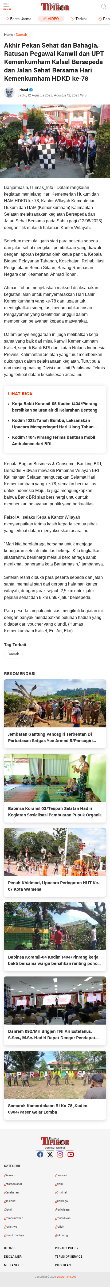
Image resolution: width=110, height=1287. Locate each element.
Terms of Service (68, 1256)
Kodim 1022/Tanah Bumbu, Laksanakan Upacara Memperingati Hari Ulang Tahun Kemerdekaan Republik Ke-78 (52, 425)
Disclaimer (13, 1256)
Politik (60, 1226)
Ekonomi (61, 1175)
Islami (60, 1184)
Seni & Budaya (14, 1235)
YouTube (70, 1161)
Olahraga (62, 1201)
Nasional (10, 1201)
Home (8, 35)
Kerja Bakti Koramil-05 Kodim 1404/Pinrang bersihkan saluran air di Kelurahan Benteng (54, 407)
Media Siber (13, 1265)
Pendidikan (63, 1218)
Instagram (60, 1161)
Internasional (13, 1184)
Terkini (81, 19)
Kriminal (61, 1192)
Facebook (40, 1161)
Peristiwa (11, 1226)
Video (53, 19)
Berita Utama (20, 19)
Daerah (13, 654)
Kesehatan (12, 1192)
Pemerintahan (14, 1218)
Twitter (50, 1161)
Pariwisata (63, 1209)
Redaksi (10, 1248)
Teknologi (62, 1235)
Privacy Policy (66, 1248)
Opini (8, 1209)
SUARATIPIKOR (66, 1277)
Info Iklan (63, 1265)
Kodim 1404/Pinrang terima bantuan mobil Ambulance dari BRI (53, 441)
